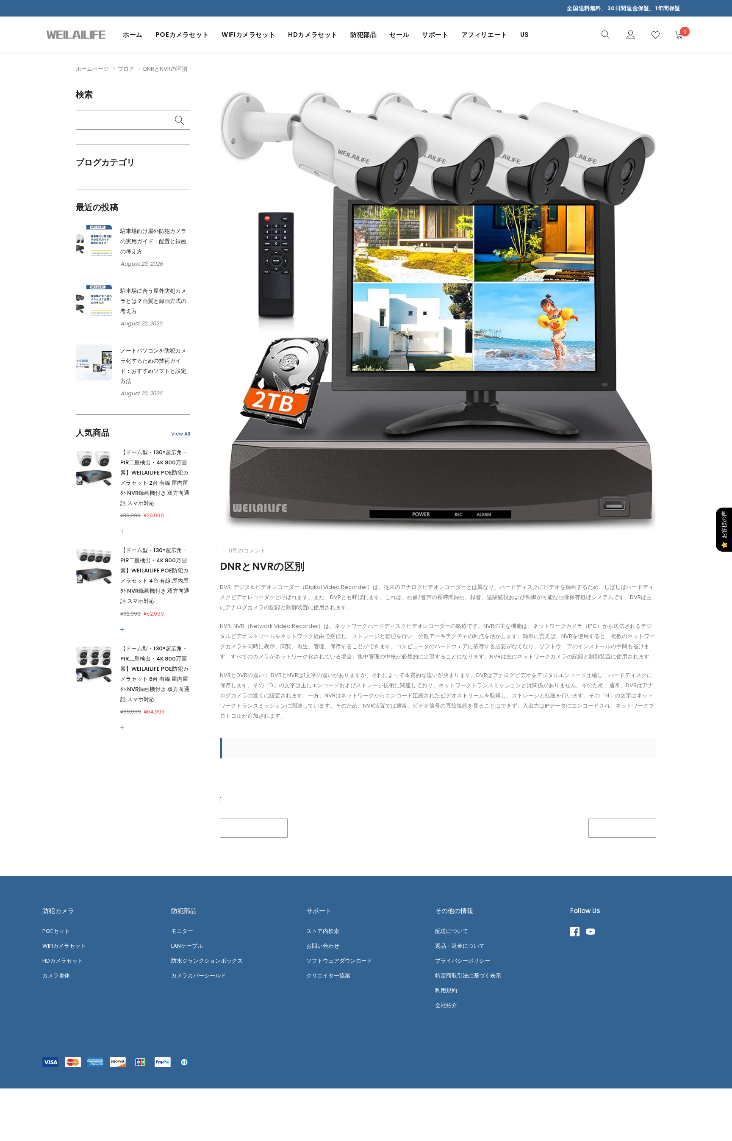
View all (180, 433)
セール (399, 34)
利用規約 (446, 990)
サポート (435, 34)
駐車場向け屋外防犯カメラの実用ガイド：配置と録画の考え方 (153, 241)
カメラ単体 (56, 976)
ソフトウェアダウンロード (339, 961)
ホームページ (92, 69)
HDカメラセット (313, 34)
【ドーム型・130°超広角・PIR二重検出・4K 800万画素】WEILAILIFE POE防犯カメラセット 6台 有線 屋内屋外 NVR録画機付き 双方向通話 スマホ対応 (154, 673)
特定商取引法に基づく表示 (468, 976)
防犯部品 (363, 34)
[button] (124, 531)
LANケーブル (187, 946)
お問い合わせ (322, 946)
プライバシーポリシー (462, 961)
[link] (606, 34)
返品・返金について (460, 946)
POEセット (56, 931)
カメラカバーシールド (198, 976)
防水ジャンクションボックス (207, 961)
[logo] (76, 34)
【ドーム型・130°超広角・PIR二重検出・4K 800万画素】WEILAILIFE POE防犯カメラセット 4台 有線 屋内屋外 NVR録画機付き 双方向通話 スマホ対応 (154, 575)
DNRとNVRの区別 (262, 566)
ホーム (133, 34)
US (524, 34)
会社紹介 (446, 1005)
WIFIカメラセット (248, 34)
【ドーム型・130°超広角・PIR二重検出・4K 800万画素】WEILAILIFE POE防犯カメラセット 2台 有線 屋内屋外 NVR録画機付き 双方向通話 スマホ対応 (154, 477)
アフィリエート (484, 34)
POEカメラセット (182, 34)
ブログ (126, 69)
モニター (182, 931)
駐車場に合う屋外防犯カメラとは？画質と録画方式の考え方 (153, 301)
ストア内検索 (322, 931)
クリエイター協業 (328, 976)
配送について (451, 931)
